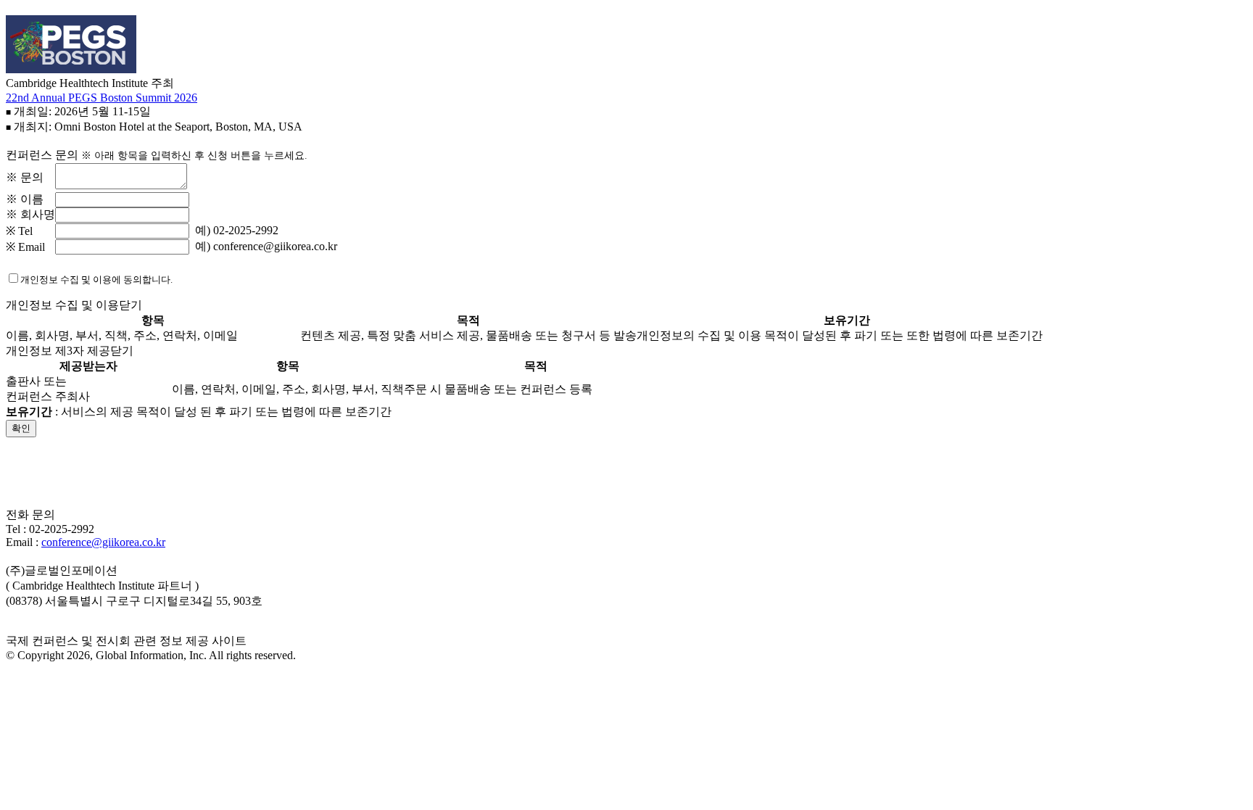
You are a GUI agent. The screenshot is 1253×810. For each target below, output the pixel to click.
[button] (626, 486)
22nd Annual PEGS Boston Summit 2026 (101, 97)
